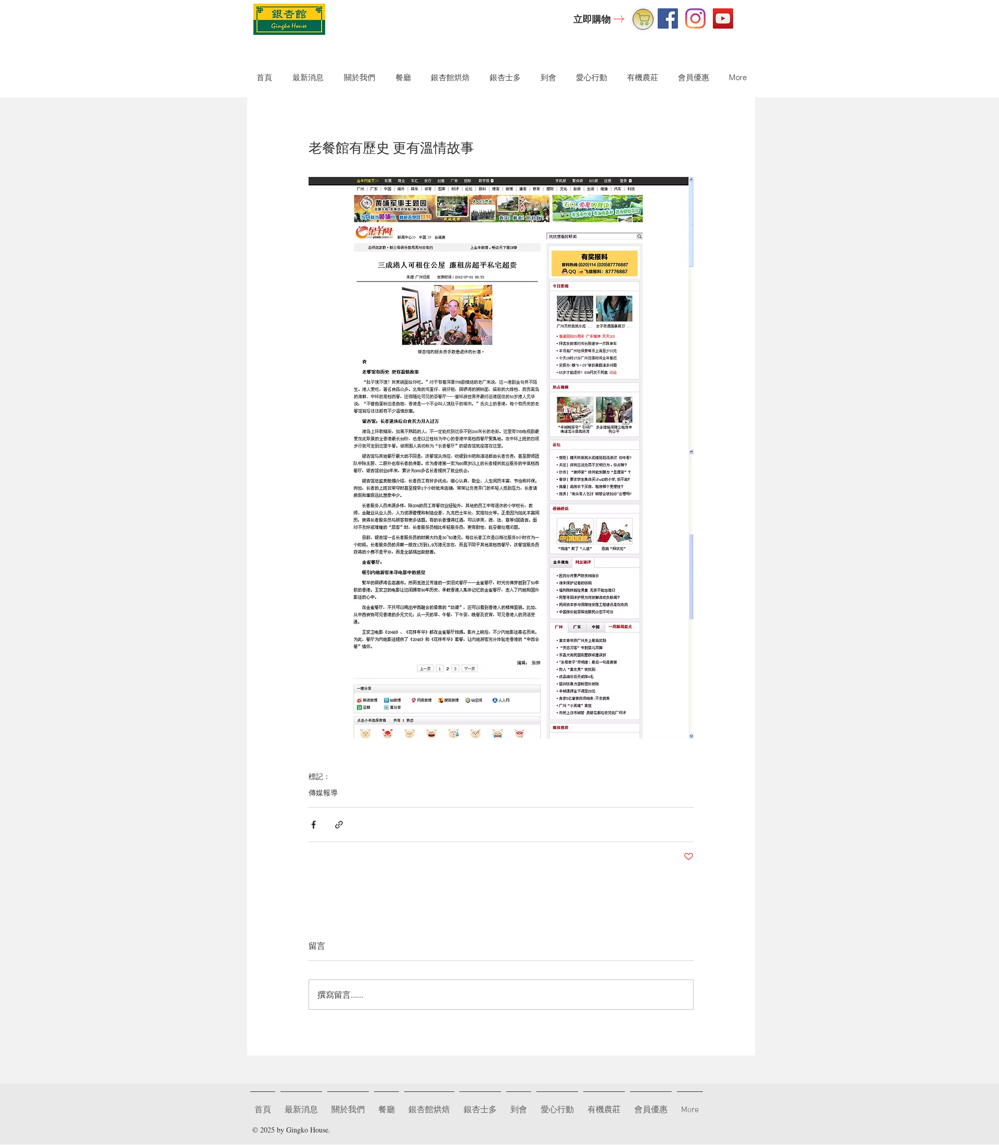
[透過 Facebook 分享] (313, 825)
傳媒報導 (323, 792)
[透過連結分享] (339, 825)
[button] (357, 77)
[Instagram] (695, 18)
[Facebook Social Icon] (668, 18)
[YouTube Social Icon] (723, 18)
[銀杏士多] (643, 19)
